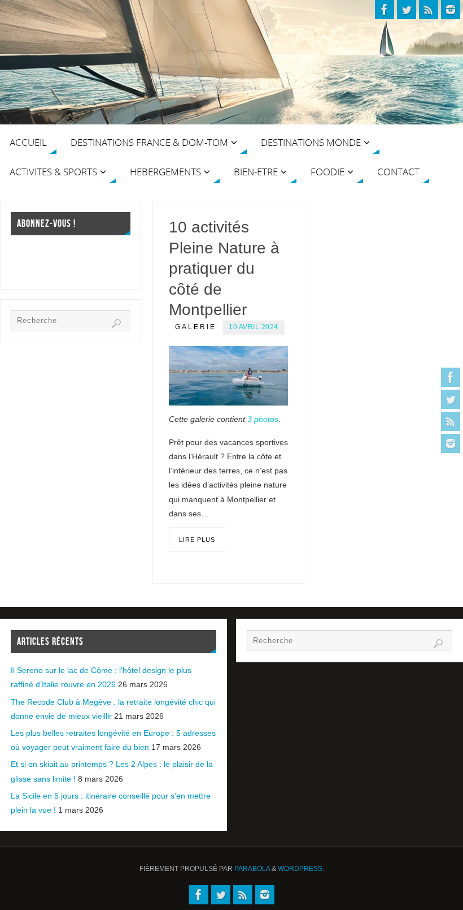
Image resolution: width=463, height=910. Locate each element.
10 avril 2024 (253, 327)
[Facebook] (450, 377)
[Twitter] (450, 399)
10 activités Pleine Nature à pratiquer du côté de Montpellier (224, 268)
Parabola (252, 869)
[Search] (116, 323)
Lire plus (197, 539)
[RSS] (450, 421)
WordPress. (301, 869)
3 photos (262, 419)
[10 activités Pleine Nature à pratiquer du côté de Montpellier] (228, 376)
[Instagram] (450, 443)
